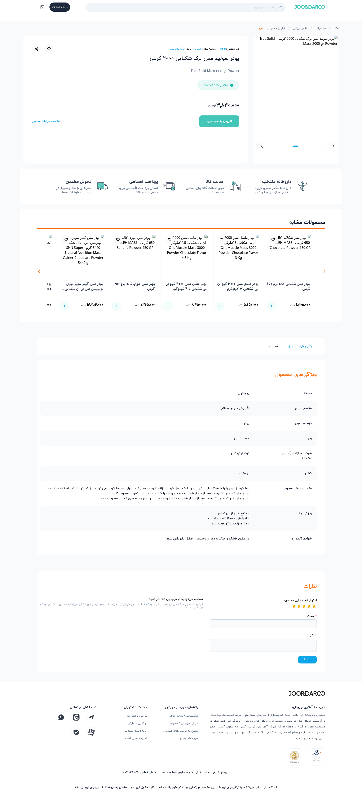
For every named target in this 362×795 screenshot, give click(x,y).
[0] (42, 8)
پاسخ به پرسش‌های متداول (180, 731)
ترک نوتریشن (177, 49)
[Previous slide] (331, 146)
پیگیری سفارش (137, 723)
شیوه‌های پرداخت (136, 738)
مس (261, 28)
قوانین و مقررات (137, 716)
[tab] (295, 146)
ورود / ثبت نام (60, 7)
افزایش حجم (278, 28)
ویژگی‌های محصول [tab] (300, 346)
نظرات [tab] (273, 346)
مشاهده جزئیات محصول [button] (46, 121)
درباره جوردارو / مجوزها (183, 723)
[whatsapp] (61, 717)
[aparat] (91, 732)
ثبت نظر (307, 660)
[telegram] (91, 717)
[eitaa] (76, 717)
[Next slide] (260, 146)
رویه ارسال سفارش (135, 731)
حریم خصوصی (189, 738)
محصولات (320, 28)
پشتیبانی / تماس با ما (184, 716)
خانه (335, 28)
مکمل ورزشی (300, 28)
